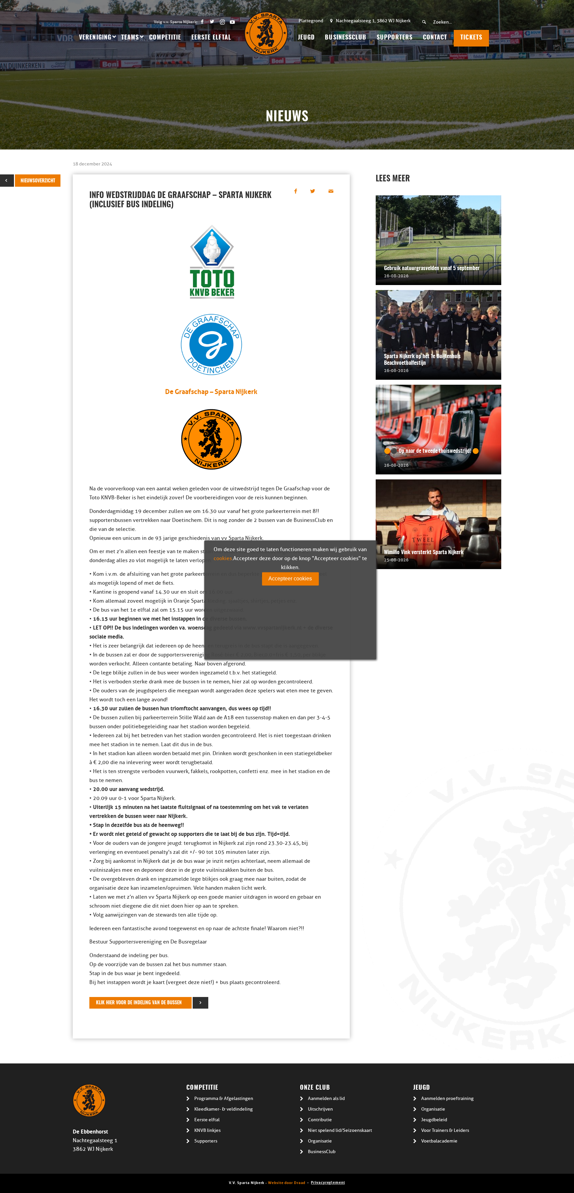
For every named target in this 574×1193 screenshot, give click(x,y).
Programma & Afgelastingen (223, 1098)
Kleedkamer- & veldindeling (223, 1109)
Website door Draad (286, 1182)
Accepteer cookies (290, 578)
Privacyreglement (328, 1182)
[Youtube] (232, 22)
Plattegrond (311, 21)
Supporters (205, 1141)
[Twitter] (212, 22)
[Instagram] (222, 22)
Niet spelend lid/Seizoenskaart (340, 1130)
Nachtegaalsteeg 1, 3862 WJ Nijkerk (373, 21)
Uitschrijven (320, 1109)
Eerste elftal (207, 1120)
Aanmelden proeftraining (447, 1098)
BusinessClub (321, 1151)
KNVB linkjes (207, 1130)
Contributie (320, 1120)
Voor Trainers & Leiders (445, 1130)
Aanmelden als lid (326, 1098)
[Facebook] (202, 22)
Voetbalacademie (439, 1141)
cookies (223, 558)
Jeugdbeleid (434, 1120)
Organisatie (320, 1141)
